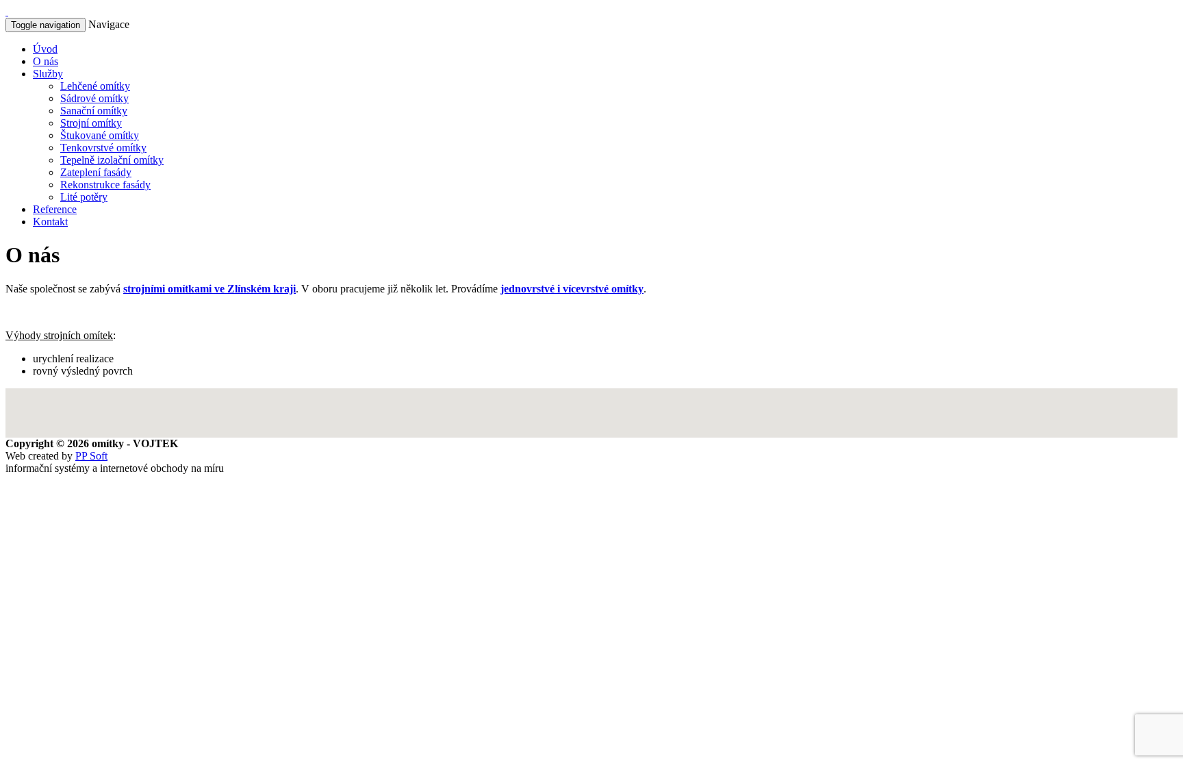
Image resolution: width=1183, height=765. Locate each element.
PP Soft (91, 456)
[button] (605, 135)
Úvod (45, 49)
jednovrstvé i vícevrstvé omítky (572, 288)
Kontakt (50, 221)
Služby (48, 73)
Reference (55, 209)
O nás (45, 61)
